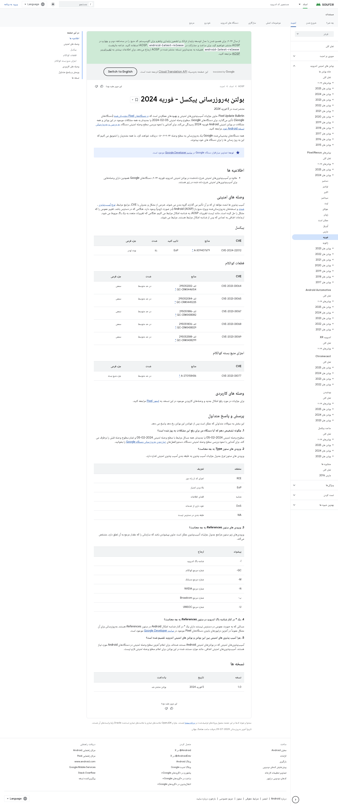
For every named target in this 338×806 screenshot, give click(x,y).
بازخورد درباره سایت (206, 798)
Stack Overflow (86, 772)
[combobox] (76, 4)
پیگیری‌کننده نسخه (87, 778)
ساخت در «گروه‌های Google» (176, 778)
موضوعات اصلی (273, 22)
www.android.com (84, 761)
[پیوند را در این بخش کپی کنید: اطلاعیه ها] (223, 170)
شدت (241, 209)
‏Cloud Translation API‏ (173, 71)
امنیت (293, 22)
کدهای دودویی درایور (276, 778)
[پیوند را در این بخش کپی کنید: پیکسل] (230, 228)
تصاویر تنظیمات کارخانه (275, 772)
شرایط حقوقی (252, 798)
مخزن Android (278, 750)
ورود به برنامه (11, 4)
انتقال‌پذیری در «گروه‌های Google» (174, 784)
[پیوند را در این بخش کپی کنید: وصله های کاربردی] (211, 393)
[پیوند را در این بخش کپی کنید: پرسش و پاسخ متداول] (204, 416)
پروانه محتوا (189, 722)
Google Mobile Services (82, 767)
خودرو (207, 22)
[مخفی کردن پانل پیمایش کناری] (295, 799)
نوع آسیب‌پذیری (107, 204)
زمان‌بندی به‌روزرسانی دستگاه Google (146, 442)
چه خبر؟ (330, 22)
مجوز (239, 798)
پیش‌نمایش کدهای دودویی (274, 767)
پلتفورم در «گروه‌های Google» (176, 772)
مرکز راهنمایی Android (84, 750)
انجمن (265, 798)
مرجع (191, 22)
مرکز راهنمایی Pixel (86, 755)
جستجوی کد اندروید (279, 4)
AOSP (241, 86)
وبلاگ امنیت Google (181, 767)
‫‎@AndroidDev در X (180, 755)
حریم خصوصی (226, 798)
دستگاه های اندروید (229, 22)
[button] (317, 56)
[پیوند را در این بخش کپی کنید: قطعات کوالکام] (220, 263)
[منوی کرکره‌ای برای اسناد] (298, 4)
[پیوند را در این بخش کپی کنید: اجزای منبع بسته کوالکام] (208, 353)
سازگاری (252, 22)
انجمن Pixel (153, 401)
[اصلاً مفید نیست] (96, 86)
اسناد (305, 4)
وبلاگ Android (183, 761)
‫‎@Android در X (183, 750)
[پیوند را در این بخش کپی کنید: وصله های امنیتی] (213, 197)
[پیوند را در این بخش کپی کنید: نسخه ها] (227, 664)
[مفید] (101, 86)
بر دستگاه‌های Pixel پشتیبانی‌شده (131, 116)
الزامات (283, 755)
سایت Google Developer (178, 152)
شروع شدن (311, 22)
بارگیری (283, 761)
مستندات (330, 14)
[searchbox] (314, 34)
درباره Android (278, 798)
